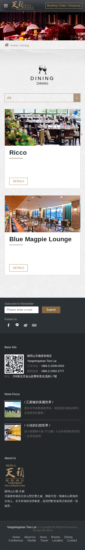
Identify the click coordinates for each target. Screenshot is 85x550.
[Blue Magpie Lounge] (42, 214)
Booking (76, 119)
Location (57, 540)
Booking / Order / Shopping (63, 5)
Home (14, 45)
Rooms (55, 537)
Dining (68, 537)
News (43, 537)
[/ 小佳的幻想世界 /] (13, 433)
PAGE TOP (76, 134)
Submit (51, 309)
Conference (16, 540)
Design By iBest (42, 530)
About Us (30, 537)
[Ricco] (42, 127)
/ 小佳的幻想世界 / (37, 425)
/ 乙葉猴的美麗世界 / (38, 402)
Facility (31, 540)
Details (18, 181)
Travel (44, 540)
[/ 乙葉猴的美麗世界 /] (13, 409)
